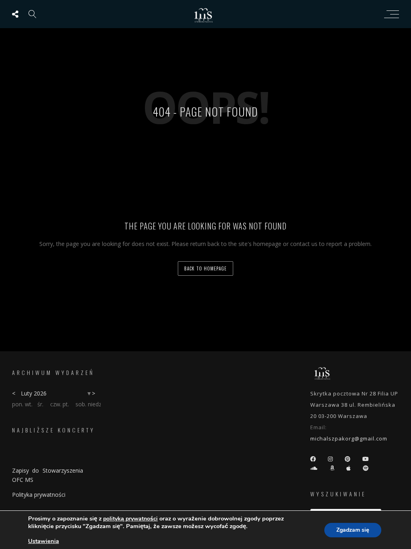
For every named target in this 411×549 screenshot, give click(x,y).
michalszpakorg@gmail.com (348, 438)
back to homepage (205, 268)
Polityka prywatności (38, 494)
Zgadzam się (352, 530)
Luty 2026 (34, 393)
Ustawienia (43, 541)
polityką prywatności (130, 518)
